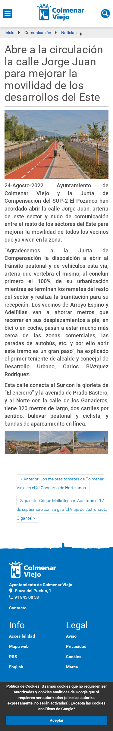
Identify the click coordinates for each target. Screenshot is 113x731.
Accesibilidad (22, 636)
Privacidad (76, 646)
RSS (13, 656)
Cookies (73, 656)
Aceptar (57, 720)
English (16, 666)
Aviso (71, 636)
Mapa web (19, 646)
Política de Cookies (22, 686)
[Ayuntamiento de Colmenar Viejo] (61, 12)
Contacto (18, 607)
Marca (72, 666)
